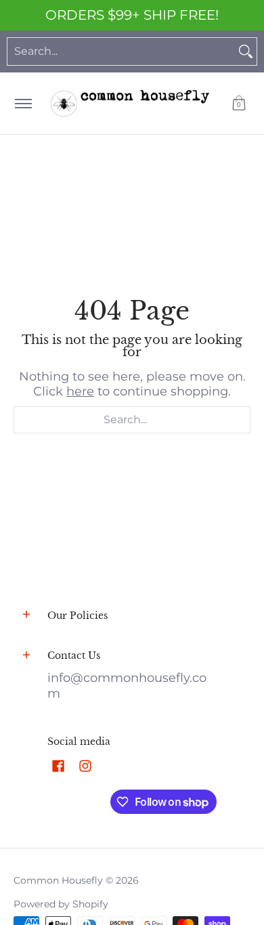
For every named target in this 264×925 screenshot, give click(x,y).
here (80, 391)
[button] (238, 103)
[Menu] (23, 103)
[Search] (246, 51)
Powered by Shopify (61, 904)
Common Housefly (58, 880)
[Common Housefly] (130, 103)
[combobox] (121, 51)
